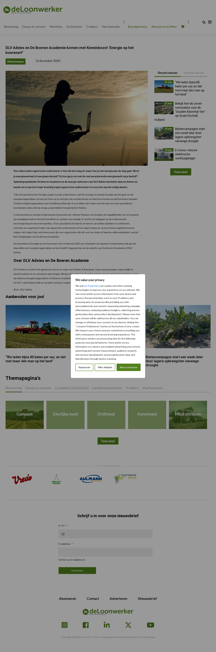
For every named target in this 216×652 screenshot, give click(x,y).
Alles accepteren (129, 367)
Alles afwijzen (105, 367)
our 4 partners (91, 285)
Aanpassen (84, 367)
